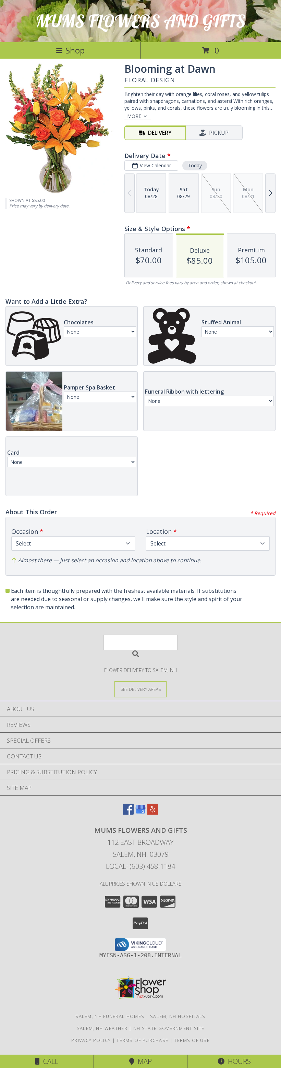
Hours (237, 1061)
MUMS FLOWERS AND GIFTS (141, 21)
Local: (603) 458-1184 (140, 866)
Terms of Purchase (142, 1040)
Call (49, 1061)
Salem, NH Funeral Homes (109, 1016)
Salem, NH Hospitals (178, 1016)
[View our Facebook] (128, 812)
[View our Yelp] (152, 812)
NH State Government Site (168, 1028)
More (134, 116)
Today (195, 165)
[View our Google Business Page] (140, 812)
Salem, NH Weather (102, 1028)
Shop (75, 50)
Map (143, 1061)
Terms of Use (192, 1040)
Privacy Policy (91, 1040)
